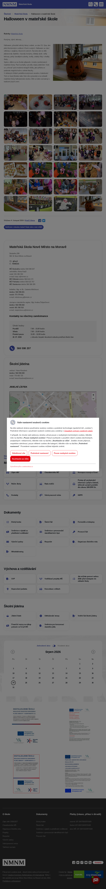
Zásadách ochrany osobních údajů (78, 431)
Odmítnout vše (18, 453)
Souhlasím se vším (20, 459)
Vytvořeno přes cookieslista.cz (21, 466)
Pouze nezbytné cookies (64, 453)
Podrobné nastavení (39, 453)
